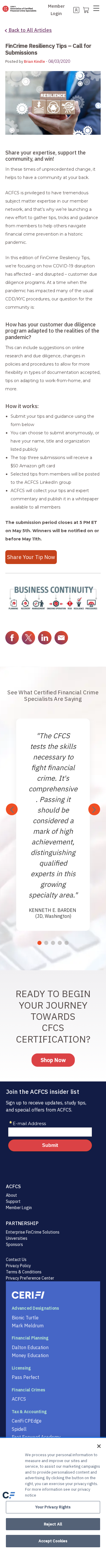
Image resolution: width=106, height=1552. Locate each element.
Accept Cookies (53, 1540)
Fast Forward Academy (36, 1437)
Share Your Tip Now (31, 557)
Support (13, 1201)
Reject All (53, 1524)
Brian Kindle (34, 61)
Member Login (19, 1207)
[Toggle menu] (98, 9)
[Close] (98, 1446)
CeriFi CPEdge (27, 1421)
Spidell (19, 1429)
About (11, 1195)
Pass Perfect (25, 1377)
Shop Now (53, 1060)
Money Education (30, 1355)
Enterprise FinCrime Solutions (32, 1232)
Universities (16, 1238)
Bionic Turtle (25, 1318)
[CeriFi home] (53, 1295)
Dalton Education (30, 1347)
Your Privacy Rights (53, 1507)
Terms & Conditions (24, 1272)
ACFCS (19, 1399)
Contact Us (16, 1259)
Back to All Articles (30, 30)
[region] (53, 1495)
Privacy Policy (18, 1265)
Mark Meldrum (28, 1326)
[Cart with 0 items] (85, 9)
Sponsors (14, 1244)
